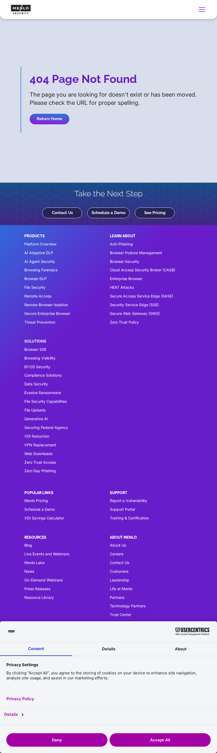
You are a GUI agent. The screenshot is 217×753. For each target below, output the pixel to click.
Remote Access (37, 296)
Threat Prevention (39, 322)
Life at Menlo (121, 588)
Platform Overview (40, 244)
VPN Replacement (40, 445)
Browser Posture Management (136, 252)
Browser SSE (35, 349)
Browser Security (124, 261)
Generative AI (36, 418)
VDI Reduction (36, 436)
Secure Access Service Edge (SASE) (141, 296)
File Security (35, 287)
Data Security (36, 384)
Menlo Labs (34, 562)
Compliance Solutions (42, 375)
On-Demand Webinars (43, 580)
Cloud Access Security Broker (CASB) (142, 270)
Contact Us (62, 212)
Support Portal (122, 509)
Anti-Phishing (121, 244)
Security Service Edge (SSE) (134, 304)
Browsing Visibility (40, 358)
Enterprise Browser (126, 278)
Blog (28, 545)
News (29, 571)
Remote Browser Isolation (46, 304)
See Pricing (155, 212)
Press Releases (37, 588)
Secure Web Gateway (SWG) (135, 313)
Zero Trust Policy (124, 322)
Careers (116, 554)
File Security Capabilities (45, 401)
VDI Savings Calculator (44, 518)
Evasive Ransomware (42, 392)
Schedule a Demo (108, 212)
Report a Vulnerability (128, 500)
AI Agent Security (39, 261)
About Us (118, 545)
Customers (119, 571)
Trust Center (120, 614)
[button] (201, 9)
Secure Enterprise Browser (47, 313)
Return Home (49, 118)
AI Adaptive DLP (38, 252)
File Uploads (35, 410)
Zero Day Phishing (40, 470)
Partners (117, 597)
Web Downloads (38, 453)
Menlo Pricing (36, 500)
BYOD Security (37, 366)
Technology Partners (128, 606)
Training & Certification (129, 518)
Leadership (119, 580)
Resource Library (39, 597)
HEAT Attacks (122, 287)
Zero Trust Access (40, 462)
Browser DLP (35, 278)
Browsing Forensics (40, 270)
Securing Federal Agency (46, 427)
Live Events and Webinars (46, 554)
